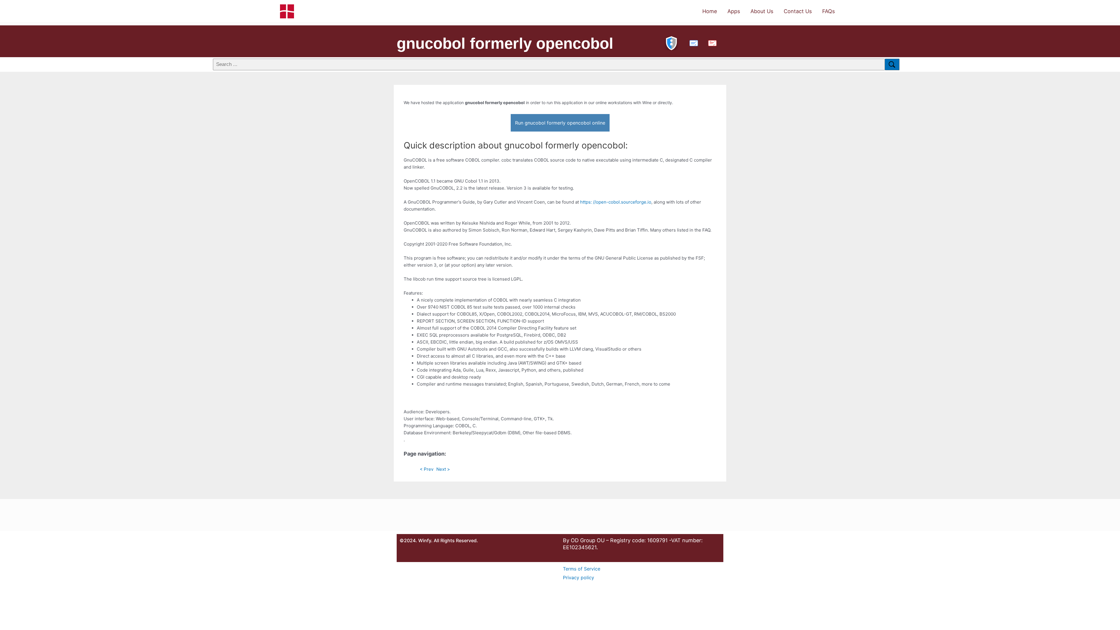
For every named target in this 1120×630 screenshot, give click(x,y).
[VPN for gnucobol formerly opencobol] (671, 42)
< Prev (426, 469)
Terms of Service (581, 569)
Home (709, 11)
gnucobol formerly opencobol (505, 43)
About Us (761, 11)
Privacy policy (578, 577)
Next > (443, 469)
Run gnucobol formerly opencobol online (560, 123)
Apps (733, 11)
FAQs (828, 11)
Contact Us (798, 11)
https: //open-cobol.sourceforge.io (615, 202)
